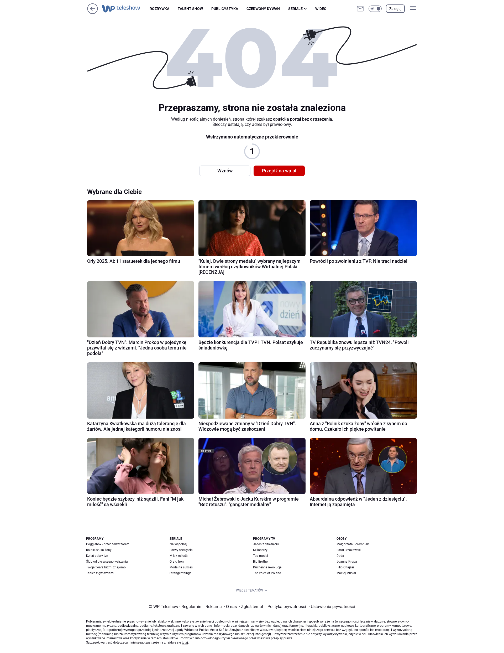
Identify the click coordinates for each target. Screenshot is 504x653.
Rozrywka (159, 9)
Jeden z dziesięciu (266, 544)
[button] (375, 9)
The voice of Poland (267, 573)
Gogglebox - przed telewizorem (107, 544)
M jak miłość (178, 556)
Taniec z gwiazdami (100, 573)
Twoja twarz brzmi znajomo (106, 567)
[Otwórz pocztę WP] (360, 8)
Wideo (321, 9)
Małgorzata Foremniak (353, 544)
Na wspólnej (178, 544)
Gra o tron (177, 561)
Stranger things (180, 573)
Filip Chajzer (345, 567)
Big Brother (261, 561)
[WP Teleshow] (126, 8)
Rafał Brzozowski (349, 550)
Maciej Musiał (346, 573)
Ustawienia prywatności (332, 606)
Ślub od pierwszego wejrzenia (107, 561)
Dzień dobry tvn (97, 556)
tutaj (185, 642)
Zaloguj (395, 9)
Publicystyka (224, 9)
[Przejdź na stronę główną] (92, 12)
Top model (260, 556)
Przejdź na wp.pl (279, 170)
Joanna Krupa (347, 561)
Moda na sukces (181, 567)
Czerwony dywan (263, 9)
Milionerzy (260, 550)
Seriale (295, 9)
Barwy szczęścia (181, 550)
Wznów (225, 170)
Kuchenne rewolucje (267, 567)
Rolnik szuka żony (99, 550)
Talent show (190, 9)
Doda (340, 556)
